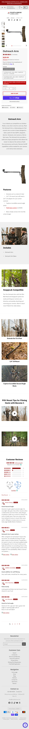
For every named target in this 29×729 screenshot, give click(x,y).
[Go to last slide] (6, 45)
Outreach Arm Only (9, 69)
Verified (13, 490)
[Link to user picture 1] (5, 557)
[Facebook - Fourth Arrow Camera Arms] (9, 20)
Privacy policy (6, 719)
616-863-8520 (11, 691)
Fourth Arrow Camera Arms (11, 718)
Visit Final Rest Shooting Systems (11, 7)
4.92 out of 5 (18, 463)
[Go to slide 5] (16, 45)
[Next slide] (26, 45)
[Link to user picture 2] (14, 557)
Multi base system (11, 208)
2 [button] (12, 624)
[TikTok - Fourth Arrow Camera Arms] (14, 20)
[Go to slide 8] (19, 45)
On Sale (12, 18)
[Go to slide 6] (17, 45)
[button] (7, 54)
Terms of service (14, 719)
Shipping (5, 59)
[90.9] (10, 484)
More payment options (14, 101)
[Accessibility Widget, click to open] (25, 725)
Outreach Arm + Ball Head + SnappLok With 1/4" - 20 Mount (13, 73)
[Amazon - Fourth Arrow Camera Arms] (20, 20)
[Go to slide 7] (18, 45)
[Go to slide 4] (15, 45)
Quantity (5, 86)
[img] (5, 500)
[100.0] (18, 484)
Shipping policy (22, 719)
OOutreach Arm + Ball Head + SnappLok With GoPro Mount (14, 77)
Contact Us (19, 691)
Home (8, 18)
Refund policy (23, 718)
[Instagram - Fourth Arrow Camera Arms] (12, 20)
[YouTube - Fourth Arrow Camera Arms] (17, 20)
